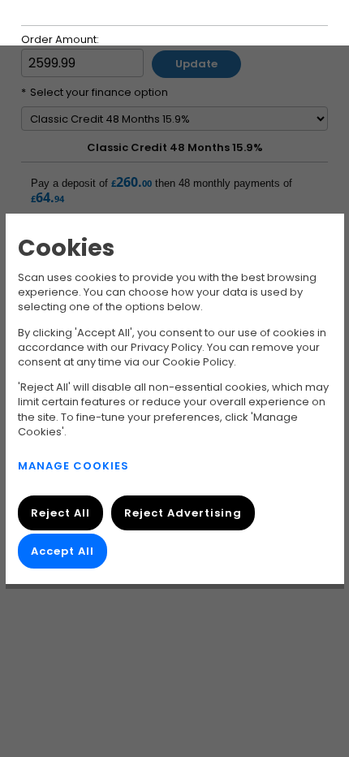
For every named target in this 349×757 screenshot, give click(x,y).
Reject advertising (182, 513)
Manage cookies (73, 466)
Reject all (60, 513)
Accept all (62, 551)
